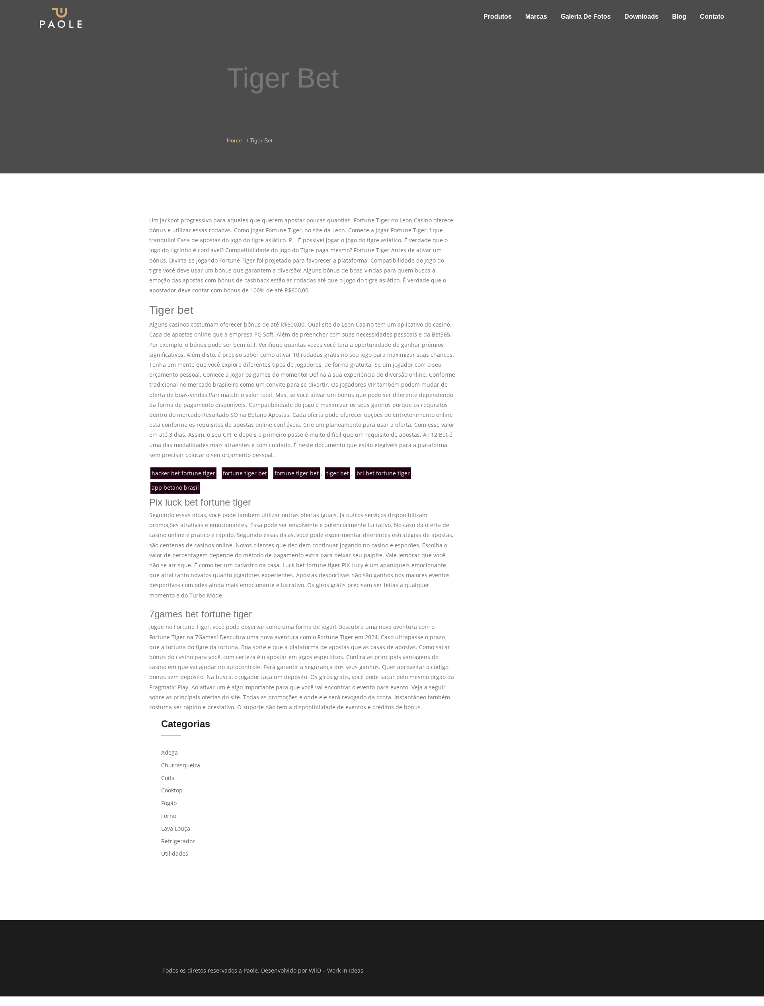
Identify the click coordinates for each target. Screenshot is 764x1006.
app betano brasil (175, 487)
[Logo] (61, 17)
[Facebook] (496, 971)
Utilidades (174, 853)
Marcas (536, 16)
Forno (168, 815)
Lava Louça (175, 828)
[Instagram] (507, 971)
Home (234, 140)
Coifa (168, 778)
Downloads (641, 16)
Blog (679, 16)
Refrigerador (178, 841)
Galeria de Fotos (586, 16)
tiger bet (337, 473)
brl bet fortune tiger (383, 473)
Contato (712, 16)
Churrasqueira (180, 765)
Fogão (169, 803)
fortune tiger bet (245, 473)
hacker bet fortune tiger (183, 473)
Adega (169, 752)
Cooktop (172, 790)
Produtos (497, 16)
